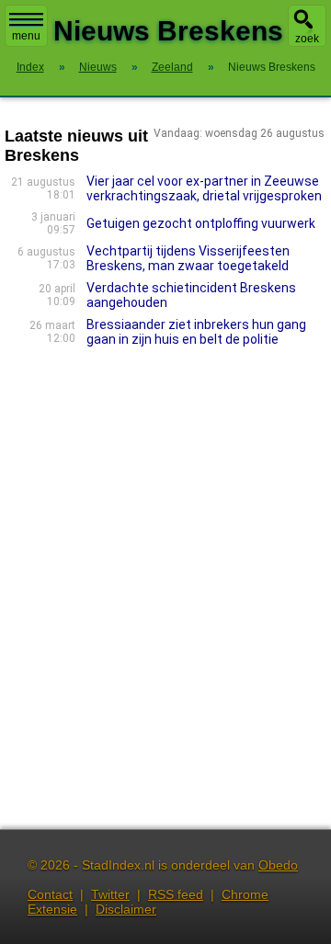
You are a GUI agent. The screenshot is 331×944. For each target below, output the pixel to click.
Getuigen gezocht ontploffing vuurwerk (200, 223)
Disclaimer (126, 909)
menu (26, 35)
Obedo (278, 865)
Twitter (110, 894)
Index (30, 67)
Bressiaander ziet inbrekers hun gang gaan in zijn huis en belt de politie (196, 332)
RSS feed (175, 894)
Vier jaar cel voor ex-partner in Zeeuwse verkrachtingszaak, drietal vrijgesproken (204, 188)
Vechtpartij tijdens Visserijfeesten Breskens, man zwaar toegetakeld (188, 258)
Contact (50, 894)
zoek (307, 38)
